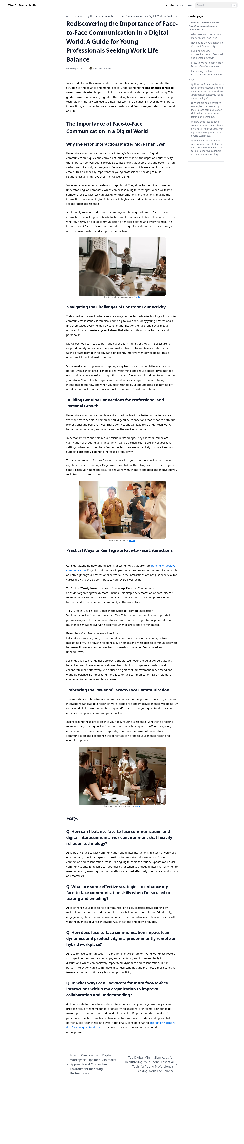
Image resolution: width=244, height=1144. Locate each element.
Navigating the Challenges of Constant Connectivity (207, 44)
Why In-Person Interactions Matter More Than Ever (206, 36)
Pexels (136, 297)
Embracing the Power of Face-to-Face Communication (207, 72)
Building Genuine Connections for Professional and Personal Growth (207, 54)
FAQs (191, 79)
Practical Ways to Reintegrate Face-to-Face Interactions (207, 64)
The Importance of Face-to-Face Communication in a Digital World (204, 26)
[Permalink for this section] (152, 131)
